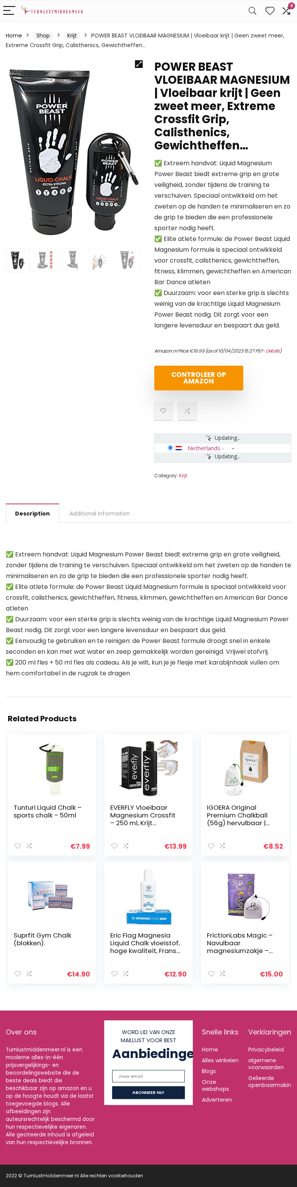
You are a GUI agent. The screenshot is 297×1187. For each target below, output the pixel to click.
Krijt (72, 35)
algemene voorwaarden (266, 1063)
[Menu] (9, 11)
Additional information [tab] (100, 513)
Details (273, 351)
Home (14, 35)
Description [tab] (32, 513)
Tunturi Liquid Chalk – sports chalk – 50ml (48, 811)
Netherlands (204, 448)
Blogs (209, 1071)
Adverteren (217, 1100)
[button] (139, 64)
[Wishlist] (270, 11)
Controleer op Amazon (198, 378)
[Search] (252, 11)
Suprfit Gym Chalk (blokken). (42, 939)
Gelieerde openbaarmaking (271, 1081)
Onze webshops (215, 1085)
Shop (43, 35)
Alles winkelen (220, 1060)
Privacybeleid (266, 1049)
